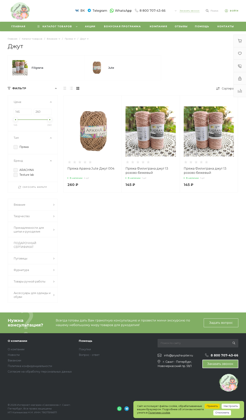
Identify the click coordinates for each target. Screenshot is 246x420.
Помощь (85, 341)
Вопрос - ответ (89, 355)
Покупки (85, 349)
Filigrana (37, 68)
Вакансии (14, 360)
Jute (111, 68)
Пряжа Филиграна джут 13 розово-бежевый (146, 171)
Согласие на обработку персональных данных (40, 371)
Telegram (99, 10)
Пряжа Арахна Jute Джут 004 (90, 168)
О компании (17, 341)
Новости (14, 355)
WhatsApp (123, 10)
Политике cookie (159, 412)
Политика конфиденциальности (30, 366)
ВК (82, 10)
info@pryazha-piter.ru (178, 355)
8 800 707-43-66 (152, 10)
